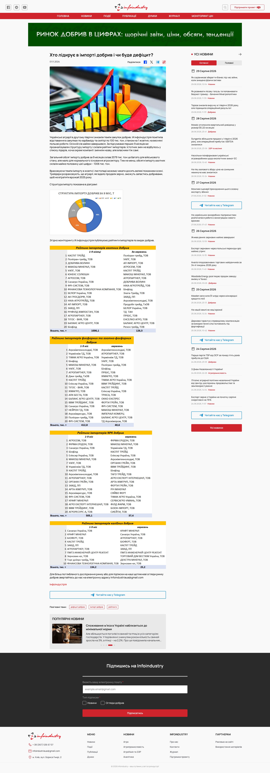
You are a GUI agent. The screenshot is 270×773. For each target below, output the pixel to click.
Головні (229, 62)
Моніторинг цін (202, 16)
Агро (125, 741)
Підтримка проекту (180, 756)
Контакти (174, 746)
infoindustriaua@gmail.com (46, 750)
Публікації (129, 16)
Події (107, 16)
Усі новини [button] (216, 427)
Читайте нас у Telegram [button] (110, 595)
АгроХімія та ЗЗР (132, 751)
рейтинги (112, 607)
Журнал (174, 16)
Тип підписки (90, 697)
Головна (63, 16)
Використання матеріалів (228, 746)
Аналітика (128, 756)
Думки (152, 16)
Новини (86, 16)
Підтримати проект (244, 7)
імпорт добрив (96, 607)
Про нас (174, 741)
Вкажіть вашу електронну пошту (102, 682)
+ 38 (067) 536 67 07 (42, 744)
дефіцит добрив (78, 607)
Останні (204, 62)
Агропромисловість (133, 746)
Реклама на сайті (224, 741)
